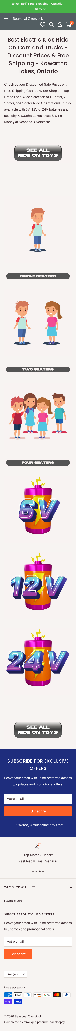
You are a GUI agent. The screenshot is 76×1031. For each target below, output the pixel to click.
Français (12, 974)
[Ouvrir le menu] (6, 18)
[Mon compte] (60, 24)
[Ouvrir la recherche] (51, 24)
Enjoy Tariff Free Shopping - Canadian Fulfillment (38, 6)
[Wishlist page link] (42, 24)
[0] (68, 24)
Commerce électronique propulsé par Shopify (34, 1022)
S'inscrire (38, 811)
